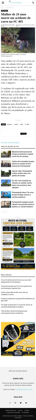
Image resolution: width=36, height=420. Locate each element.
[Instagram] (15, 403)
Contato (26, 410)
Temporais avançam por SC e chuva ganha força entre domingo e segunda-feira (16, 287)
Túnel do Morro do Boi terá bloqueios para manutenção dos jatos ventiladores (14, 312)
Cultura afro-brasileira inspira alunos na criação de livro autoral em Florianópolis (23, 163)
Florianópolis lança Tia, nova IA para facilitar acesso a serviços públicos (23, 194)
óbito (21, 124)
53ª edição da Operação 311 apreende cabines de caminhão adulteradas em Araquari (16, 306)
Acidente (9, 124)
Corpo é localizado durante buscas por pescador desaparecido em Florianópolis (16, 281)
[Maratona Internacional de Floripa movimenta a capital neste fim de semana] (6, 154)
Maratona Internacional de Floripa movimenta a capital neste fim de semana (22, 154)
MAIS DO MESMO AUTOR (10, 146)
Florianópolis (4, 10)
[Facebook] (10, 403)
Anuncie (20, 410)
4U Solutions (25, 412)
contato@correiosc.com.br (24, 389)
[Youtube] (26, 403)
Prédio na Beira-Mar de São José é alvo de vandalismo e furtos (14, 293)
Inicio (2, 7)
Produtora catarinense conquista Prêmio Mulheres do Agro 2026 (18, 300)
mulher (16, 124)
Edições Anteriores (10, 410)
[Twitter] (21, 403)
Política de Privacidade (13, 412)
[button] (33, 2)
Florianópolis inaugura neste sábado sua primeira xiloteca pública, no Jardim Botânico (23, 204)
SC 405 (27, 124)
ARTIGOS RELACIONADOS (10, 143)
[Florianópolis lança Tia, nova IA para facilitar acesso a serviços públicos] (6, 194)
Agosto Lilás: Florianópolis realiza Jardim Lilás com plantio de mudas (22, 173)
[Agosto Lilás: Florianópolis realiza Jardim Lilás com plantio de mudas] (6, 173)
